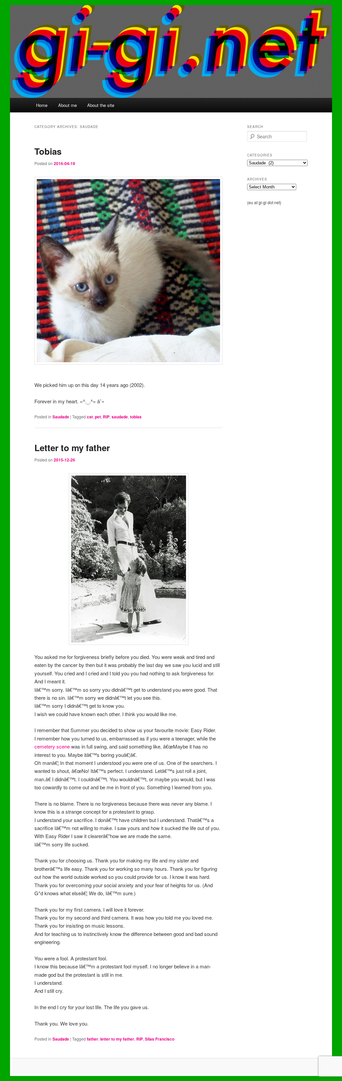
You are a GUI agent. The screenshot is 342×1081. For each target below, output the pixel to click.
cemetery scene (52, 746)
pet (98, 417)
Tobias (47, 151)
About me (67, 105)
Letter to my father (72, 447)
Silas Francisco (159, 1039)
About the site (100, 105)
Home (41, 105)
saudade (120, 417)
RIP (106, 417)
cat (90, 417)
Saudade (60, 417)
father (92, 1039)
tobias (136, 417)
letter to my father (117, 1039)
